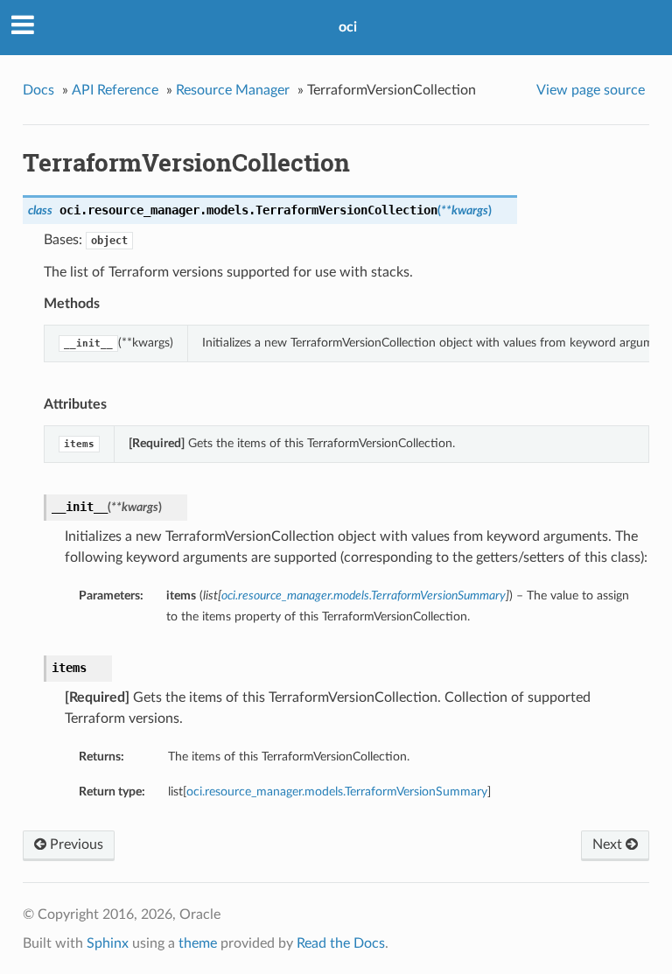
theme (197, 943)
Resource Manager (233, 90)
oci (348, 27)
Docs (38, 90)
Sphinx (108, 943)
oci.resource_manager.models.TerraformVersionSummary (336, 791)
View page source (590, 90)
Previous (74, 844)
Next (609, 844)
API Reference (115, 90)
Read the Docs (341, 943)
